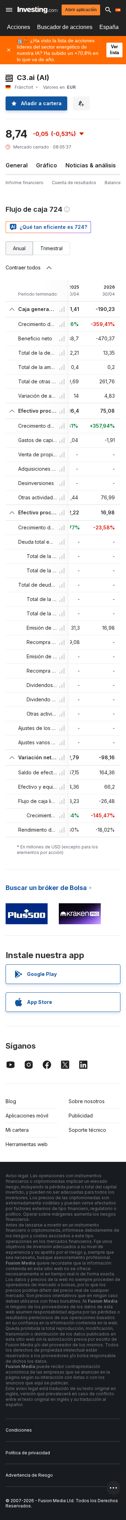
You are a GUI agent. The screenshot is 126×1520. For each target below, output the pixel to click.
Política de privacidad (28, 1452)
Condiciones (19, 1430)
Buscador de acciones (64, 27)
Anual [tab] (19, 248)
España (109, 27)
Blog (11, 1101)
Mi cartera (17, 1130)
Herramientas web (27, 1144)
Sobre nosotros (87, 1101)
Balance (113, 182)
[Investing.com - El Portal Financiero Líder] (37, 9)
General (17, 165)
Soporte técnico (87, 1130)
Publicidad (81, 1116)
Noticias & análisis (90, 165)
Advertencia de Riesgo (29, 1475)
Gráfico (46, 165)
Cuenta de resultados (74, 182)
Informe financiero (24, 182)
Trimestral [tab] (51, 248)
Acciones (18, 27)
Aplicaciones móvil (27, 1116)
